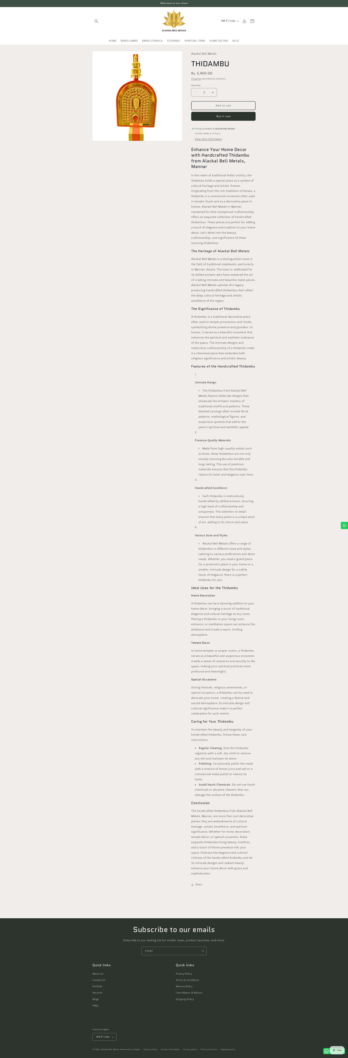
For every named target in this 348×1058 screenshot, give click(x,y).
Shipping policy (228, 1049)
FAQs (95, 1005)
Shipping (196, 79)
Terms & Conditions (187, 980)
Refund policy (150, 1049)
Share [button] (198, 884)
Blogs (95, 999)
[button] (96, 21)
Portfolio (97, 986)
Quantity (195, 85)
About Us (97, 973)
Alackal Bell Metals (110, 1050)
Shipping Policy (185, 999)
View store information (208, 139)
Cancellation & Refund (189, 992)
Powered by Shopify (130, 1050)
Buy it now (223, 116)
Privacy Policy (184, 973)
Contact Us (98, 980)
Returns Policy (184, 986)
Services (97, 992)
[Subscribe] (202, 951)
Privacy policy (190, 1049)
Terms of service (209, 1049)
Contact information (170, 1049)
